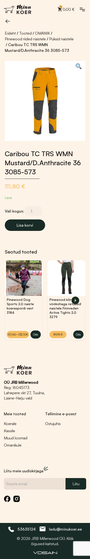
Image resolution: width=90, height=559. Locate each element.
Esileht (10, 33)
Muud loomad (15, 438)
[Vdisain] (45, 552)
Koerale (10, 423)
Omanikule (13, 445)
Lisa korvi (25, 225)
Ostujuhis (53, 423)
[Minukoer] (17, 9)
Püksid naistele (61, 39)
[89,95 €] (66, 278)
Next (75, 300)
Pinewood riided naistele (25, 39)
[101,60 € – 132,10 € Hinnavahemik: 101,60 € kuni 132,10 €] (24, 278)
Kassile (9, 430)
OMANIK (42, 33)
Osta (35, 334)
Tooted (25, 33)
